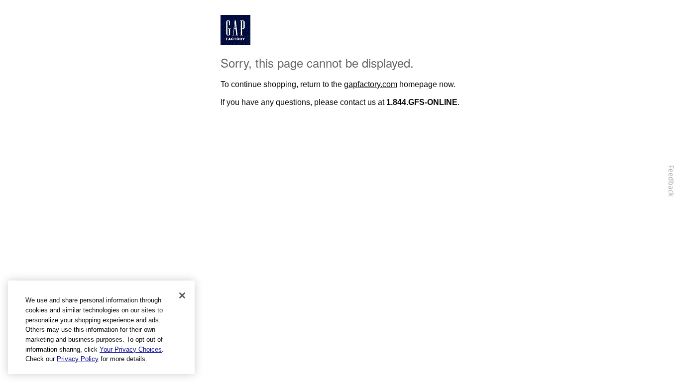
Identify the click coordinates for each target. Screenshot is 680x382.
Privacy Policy (78, 359)
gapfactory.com (370, 84)
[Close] (182, 295)
